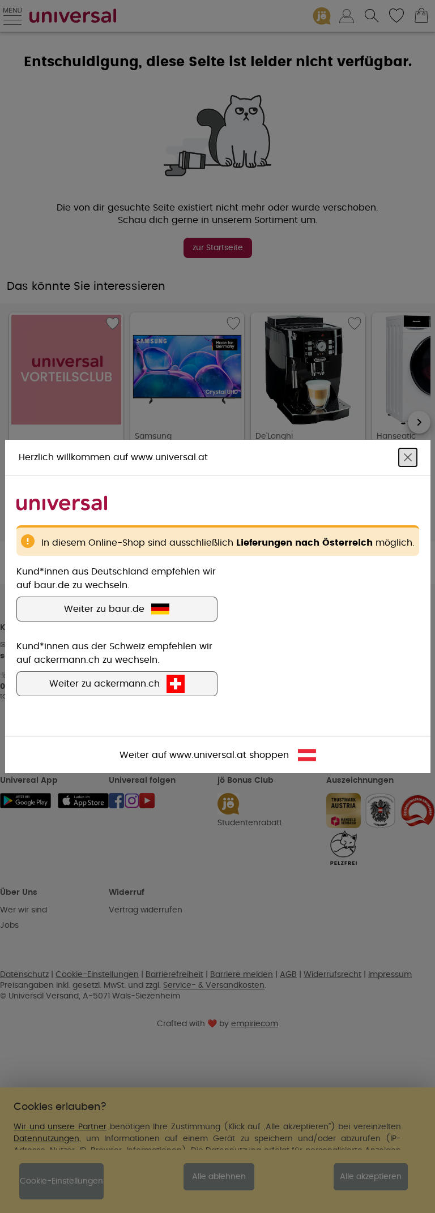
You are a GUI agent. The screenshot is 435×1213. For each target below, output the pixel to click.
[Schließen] (408, 457)
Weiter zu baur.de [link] (104, 609)
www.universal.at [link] (207, 755)
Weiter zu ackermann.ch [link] (104, 683)
